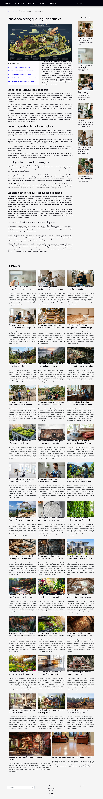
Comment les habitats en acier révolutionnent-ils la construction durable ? (21, 366)
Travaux (8, 3)
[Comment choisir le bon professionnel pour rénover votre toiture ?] (22, 393)
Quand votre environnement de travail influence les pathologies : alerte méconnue (84, 96)
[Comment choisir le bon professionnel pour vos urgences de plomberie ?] (51, 470)
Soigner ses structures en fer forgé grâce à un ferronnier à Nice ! (21, 520)
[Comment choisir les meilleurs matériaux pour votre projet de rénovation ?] (51, 316)
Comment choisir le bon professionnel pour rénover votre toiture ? (20, 405)
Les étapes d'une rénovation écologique (19, 74)
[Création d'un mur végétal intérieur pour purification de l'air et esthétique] (80, 508)
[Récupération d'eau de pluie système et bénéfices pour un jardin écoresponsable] (22, 662)
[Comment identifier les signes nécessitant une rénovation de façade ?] (51, 431)
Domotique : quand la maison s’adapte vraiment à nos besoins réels (85, 41)
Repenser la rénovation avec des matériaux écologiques (22, 711)
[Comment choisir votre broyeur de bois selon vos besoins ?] (51, 393)
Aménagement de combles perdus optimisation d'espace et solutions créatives (80, 597)
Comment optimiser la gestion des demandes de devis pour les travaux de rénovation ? (22, 328)
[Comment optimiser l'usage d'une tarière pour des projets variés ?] (80, 470)
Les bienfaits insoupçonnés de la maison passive (51, 711)
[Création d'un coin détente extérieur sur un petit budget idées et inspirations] (22, 585)
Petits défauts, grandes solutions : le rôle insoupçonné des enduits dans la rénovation (85, 151)
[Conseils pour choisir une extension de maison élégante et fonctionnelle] (80, 547)
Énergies (31, 3)
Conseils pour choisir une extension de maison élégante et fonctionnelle (80, 559)
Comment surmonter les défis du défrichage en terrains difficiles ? (50, 366)
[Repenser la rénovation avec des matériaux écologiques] (22, 701)
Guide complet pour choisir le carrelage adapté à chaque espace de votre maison (21, 559)
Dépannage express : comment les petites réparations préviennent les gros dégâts (80, 289)
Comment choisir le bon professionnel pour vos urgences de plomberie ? (48, 482)
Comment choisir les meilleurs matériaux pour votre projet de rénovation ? (51, 328)
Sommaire (14, 63)
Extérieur (43, 3)
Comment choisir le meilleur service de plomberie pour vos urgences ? (79, 405)
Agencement (19, 3)
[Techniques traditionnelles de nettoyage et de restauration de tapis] (80, 624)
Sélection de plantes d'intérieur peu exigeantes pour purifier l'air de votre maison (51, 597)
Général (53, 3)
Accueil (9, 11)
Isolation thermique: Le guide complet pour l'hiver (79, 673)
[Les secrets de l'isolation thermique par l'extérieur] (30, 743)
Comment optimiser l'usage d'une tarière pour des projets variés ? (79, 482)
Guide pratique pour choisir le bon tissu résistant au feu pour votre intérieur (79, 443)
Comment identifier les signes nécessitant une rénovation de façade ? (50, 443)
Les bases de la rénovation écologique (19, 67)
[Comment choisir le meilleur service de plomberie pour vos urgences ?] (80, 393)
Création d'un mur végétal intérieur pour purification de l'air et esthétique (79, 520)
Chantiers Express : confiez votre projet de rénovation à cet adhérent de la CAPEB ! (22, 482)
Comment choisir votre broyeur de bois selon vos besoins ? (51, 403)
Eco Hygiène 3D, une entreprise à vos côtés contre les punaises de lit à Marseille (51, 520)
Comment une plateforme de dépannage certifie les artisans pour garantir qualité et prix (50, 559)
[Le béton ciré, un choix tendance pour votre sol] (73, 743)
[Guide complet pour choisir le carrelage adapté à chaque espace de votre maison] (22, 547)
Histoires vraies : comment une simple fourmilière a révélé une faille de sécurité (85, 179)
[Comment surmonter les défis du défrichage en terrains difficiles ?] (51, 354)
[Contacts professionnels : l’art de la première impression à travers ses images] (85, 111)
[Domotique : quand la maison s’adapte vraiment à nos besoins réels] (85, 28)
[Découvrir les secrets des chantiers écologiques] (80, 701)
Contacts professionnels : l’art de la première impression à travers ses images (85, 124)
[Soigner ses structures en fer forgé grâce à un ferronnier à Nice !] (22, 508)
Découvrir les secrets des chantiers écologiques (77, 711)
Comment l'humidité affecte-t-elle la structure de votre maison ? (80, 366)
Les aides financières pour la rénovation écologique (23, 78)
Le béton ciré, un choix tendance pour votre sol (72, 757)
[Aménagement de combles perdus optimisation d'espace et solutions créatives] (80, 585)
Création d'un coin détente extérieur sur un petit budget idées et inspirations (21, 597)
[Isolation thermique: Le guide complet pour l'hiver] (80, 662)
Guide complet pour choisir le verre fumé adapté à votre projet (50, 674)
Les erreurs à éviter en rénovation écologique (21, 81)
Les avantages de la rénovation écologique (20, 70)
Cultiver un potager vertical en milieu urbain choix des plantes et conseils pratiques (51, 636)
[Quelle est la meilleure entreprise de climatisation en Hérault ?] (85, 55)
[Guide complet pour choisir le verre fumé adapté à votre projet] (51, 662)
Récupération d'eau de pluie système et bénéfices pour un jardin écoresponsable (21, 674)
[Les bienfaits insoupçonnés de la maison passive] (51, 701)
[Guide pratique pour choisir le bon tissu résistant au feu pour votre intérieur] (80, 431)
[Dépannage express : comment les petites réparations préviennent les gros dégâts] (80, 277)
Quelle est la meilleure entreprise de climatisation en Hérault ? (85, 68)
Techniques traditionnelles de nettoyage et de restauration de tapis (80, 636)
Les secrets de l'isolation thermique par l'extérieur (25, 758)
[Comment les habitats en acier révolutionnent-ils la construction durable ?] (22, 354)
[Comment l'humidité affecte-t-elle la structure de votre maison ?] (80, 354)
